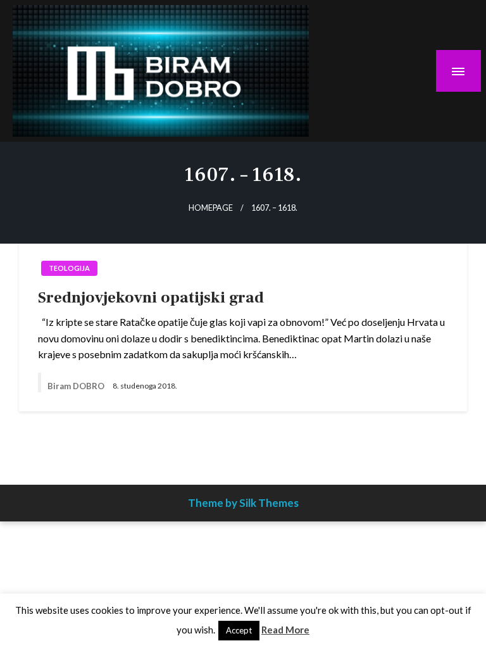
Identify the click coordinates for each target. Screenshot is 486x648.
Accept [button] (239, 630)
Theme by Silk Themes (243, 502)
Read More (285, 629)
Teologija (69, 268)
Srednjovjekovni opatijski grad (151, 297)
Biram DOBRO (76, 386)
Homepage (211, 208)
